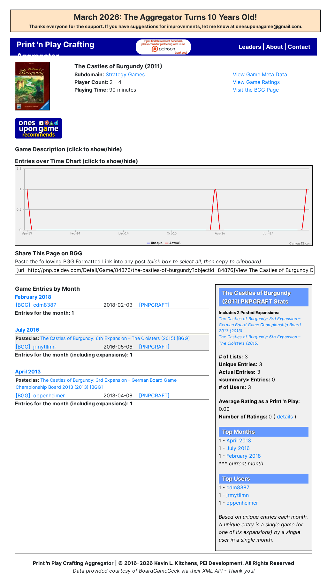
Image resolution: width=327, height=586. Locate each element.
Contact (299, 46)
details (285, 416)
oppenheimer (49, 395)
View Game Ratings (256, 82)
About (274, 46)
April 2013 (28, 371)
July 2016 (27, 330)
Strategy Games (125, 74)
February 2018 (33, 297)
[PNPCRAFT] (154, 305)
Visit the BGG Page (256, 89)
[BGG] (23, 305)
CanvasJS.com (300, 243)
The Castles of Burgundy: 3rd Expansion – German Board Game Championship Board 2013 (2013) (260, 324)
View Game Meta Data (260, 74)
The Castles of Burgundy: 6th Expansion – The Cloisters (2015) (107, 338)
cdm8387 (44, 305)
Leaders (250, 46)
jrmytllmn (44, 346)
